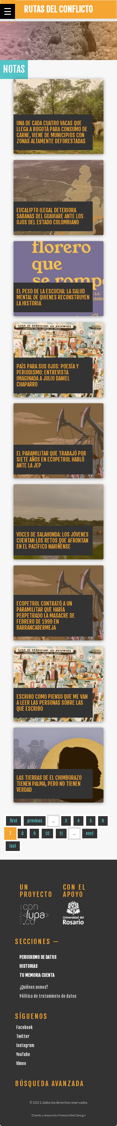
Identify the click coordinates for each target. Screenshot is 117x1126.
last (12, 846)
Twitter (22, 1036)
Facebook (24, 1027)
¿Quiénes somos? (34, 987)
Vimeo (21, 1063)
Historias (29, 966)
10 (47, 833)
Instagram (25, 1045)
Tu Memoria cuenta (37, 975)
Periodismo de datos (38, 957)
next (90, 833)
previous (34, 820)
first (13, 820)
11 (61, 833)
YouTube (23, 1054)
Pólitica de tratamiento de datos (48, 996)
